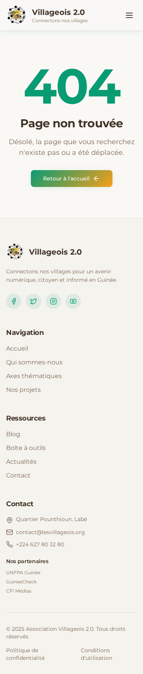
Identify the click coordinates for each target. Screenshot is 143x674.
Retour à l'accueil (66, 178)
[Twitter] (33, 301)
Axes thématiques (34, 376)
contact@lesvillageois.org (50, 532)
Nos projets (23, 389)
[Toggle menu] (129, 15)
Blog (13, 434)
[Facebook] (13, 301)
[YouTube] (73, 301)
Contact (18, 475)
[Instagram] (53, 301)
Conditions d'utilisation (96, 654)
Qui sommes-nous (34, 362)
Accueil (17, 348)
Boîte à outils (26, 447)
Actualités (21, 461)
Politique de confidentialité (25, 654)
